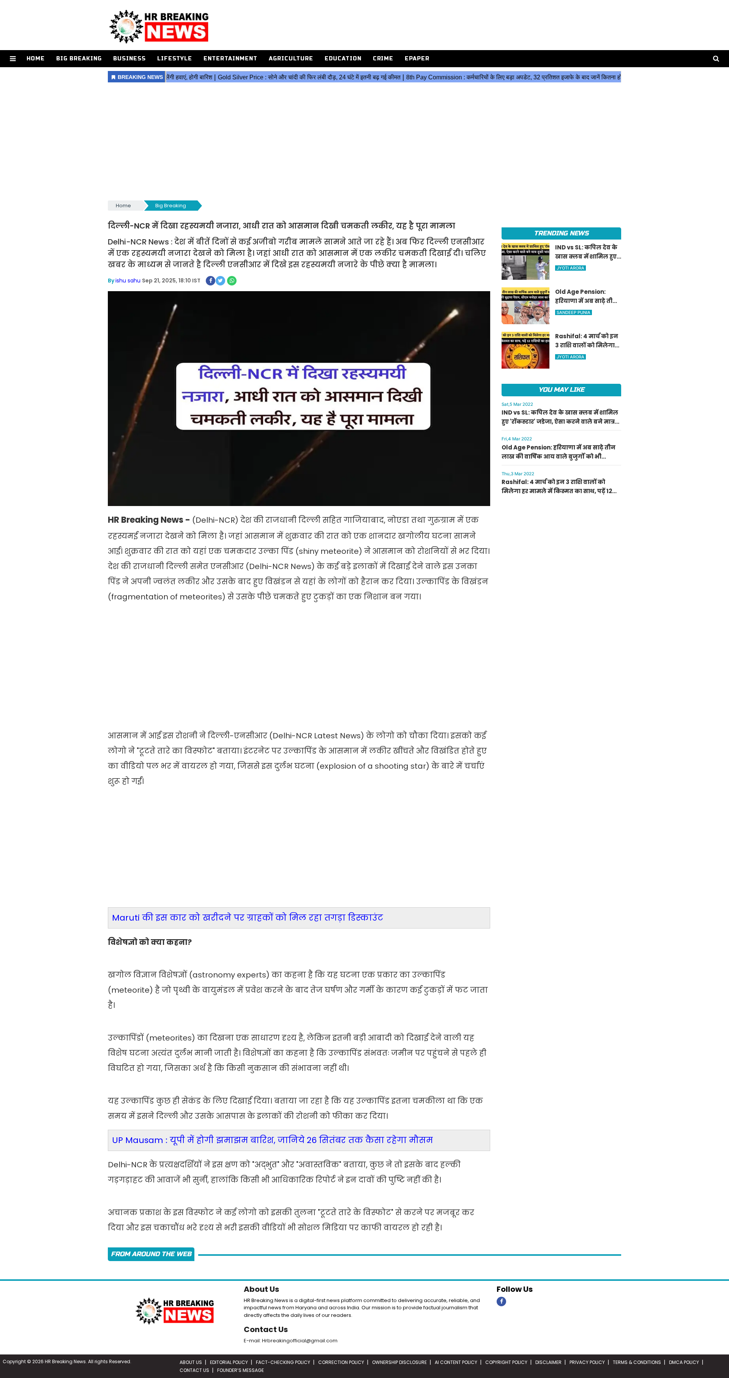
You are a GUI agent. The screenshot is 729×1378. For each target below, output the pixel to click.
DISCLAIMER (548, 1362)
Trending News (561, 233)
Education (343, 58)
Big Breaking (79, 58)
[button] (13, 58)
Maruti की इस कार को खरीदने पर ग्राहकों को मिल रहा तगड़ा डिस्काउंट (247, 918)
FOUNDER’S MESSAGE (240, 1370)
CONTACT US (194, 1370)
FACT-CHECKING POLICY (283, 1362)
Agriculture (291, 58)
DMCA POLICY (684, 1362)
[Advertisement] (364, 142)
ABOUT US (191, 1362)
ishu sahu (127, 280)
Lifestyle (174, 58)
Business (129, 58)
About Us (261, 1289)
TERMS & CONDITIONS (637, 1362)
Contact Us (266, 1329)
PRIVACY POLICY (587, 1362)
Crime (383, 58)
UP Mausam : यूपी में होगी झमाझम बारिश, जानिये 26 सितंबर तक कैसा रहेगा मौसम (272, 1140)
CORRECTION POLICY (341, 1362)
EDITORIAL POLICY (229, 1362)
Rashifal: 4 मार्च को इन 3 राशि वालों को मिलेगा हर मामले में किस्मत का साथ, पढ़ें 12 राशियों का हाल (557, 491)
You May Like (561, 390)
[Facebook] (501, 1301)
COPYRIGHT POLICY (506, 1362)
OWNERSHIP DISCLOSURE (399, 1362)
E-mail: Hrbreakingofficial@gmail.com (291, 1340)
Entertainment (230, 58)
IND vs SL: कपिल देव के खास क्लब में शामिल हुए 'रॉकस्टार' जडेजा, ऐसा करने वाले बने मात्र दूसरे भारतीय (560, 421)
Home (36, 58)
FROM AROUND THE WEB (151, 1254)
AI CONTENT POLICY (456, 1362)
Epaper (417, 58)
